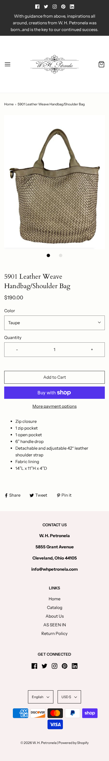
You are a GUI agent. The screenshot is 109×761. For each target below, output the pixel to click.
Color (9, 310)
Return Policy (54, 633)
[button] (54, 182)
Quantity (13, 337)
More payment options (54, 406)
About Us (55, 616)
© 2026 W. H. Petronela (38, 743)
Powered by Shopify (73, 743)
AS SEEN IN (54, 624)
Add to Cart (54, 377)
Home (9, 104)
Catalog (54, 607)
